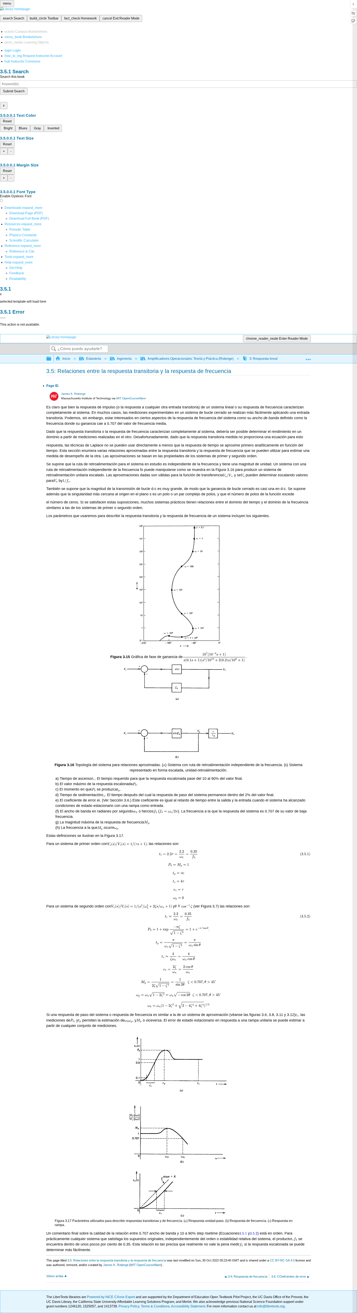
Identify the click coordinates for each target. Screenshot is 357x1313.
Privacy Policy (129, 1306)
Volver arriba (54, 1276)
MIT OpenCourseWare (131, 398)
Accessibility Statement (188, 1306)
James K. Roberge (73, 393)
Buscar (54, 349)
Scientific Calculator (24, 240)
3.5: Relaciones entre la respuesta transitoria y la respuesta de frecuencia (116, 1260)
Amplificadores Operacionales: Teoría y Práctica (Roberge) (190, 358)
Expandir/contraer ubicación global (308, 357)
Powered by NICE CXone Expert (111, 1297)
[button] (16, 273)
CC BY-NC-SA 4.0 (282, 1260)
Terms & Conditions (155, 1306)
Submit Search (14, 91)
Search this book (12, 76)
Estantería (93, 358)
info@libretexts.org (270, 1306)
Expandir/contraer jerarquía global (51, 359)
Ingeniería (124, 358)
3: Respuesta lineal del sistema (272, 358)
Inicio (66, 358)
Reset (7, 121)
